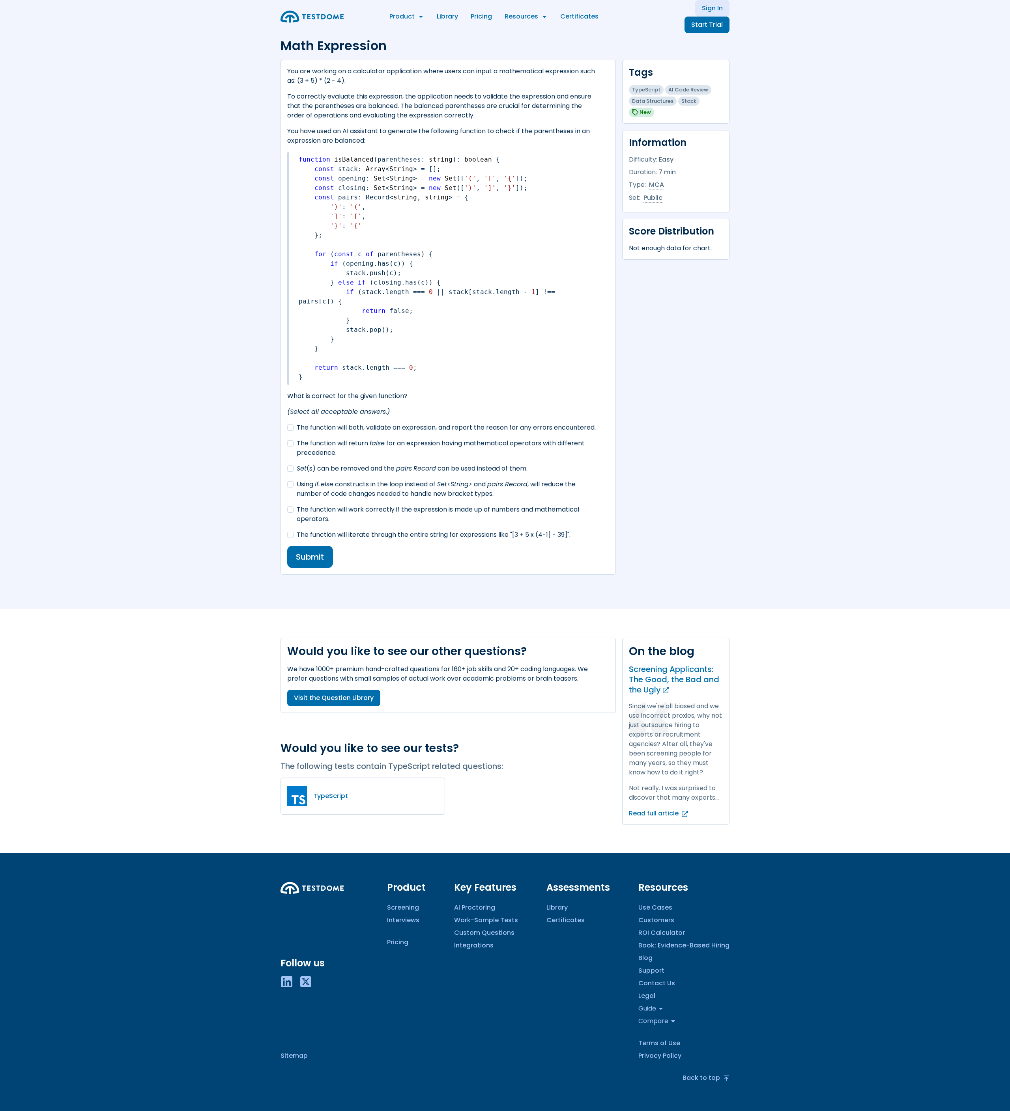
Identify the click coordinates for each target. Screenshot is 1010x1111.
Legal (646, 995)
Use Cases (655, 907)
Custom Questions (484, 932)
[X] (305, 981)
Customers (656, 920)
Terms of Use (659, 1043)
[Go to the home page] (312, 16)
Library (447, 16)
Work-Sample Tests (486, 920)
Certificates (579, 16)
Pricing (481, 16)
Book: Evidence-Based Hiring (683, 945)
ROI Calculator (661, 932)
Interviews (403, 920)
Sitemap (294, 1055)
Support (651, 970)
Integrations (474, 945)
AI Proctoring (474, 907)
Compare (653, 1020)
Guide (647, 1008)
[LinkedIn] (287, 981)
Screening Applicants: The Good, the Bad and (674, 679)
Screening (403, 907)
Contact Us (656, 983)
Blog (645, 957)
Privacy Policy (659, 1055)
